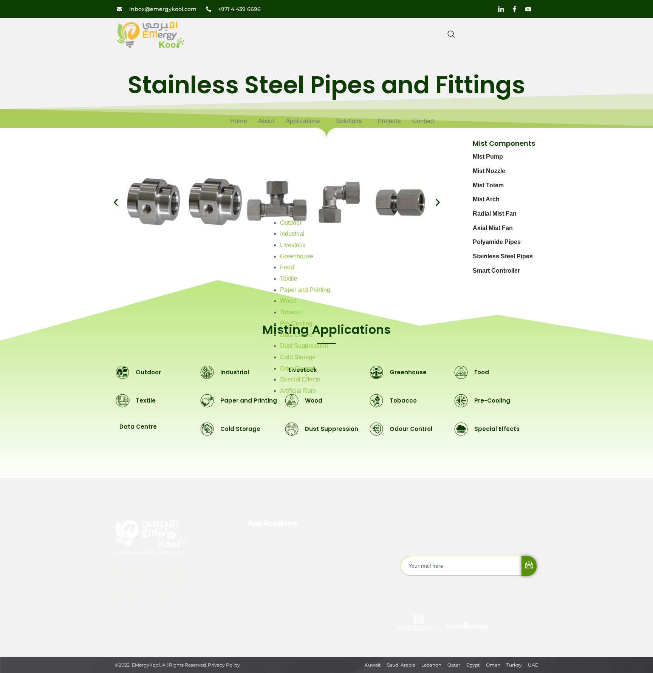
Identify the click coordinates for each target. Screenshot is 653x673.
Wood (288, 301)
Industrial (292, 233)
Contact (423, 121)
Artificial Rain (298, 390)
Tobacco (291, 312)
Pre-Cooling (296, 323)
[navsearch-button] (451, 34)
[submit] (529, 566)
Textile (288, 278)
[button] (116, 202)
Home (238, 121)
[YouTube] (528, 9)
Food (287, 267)
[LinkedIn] (501, 9)
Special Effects (300, 379)
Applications (303, 121)
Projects (389, 121)
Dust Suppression (304, 346)
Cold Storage (298, 357)
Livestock (292, 245)
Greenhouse (296, 256)
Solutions (349, 121)
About (266, 121)
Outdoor (291, 222)
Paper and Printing (305, 290)
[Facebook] (514, 9)
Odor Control (297, 368)
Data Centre (296, 335)
